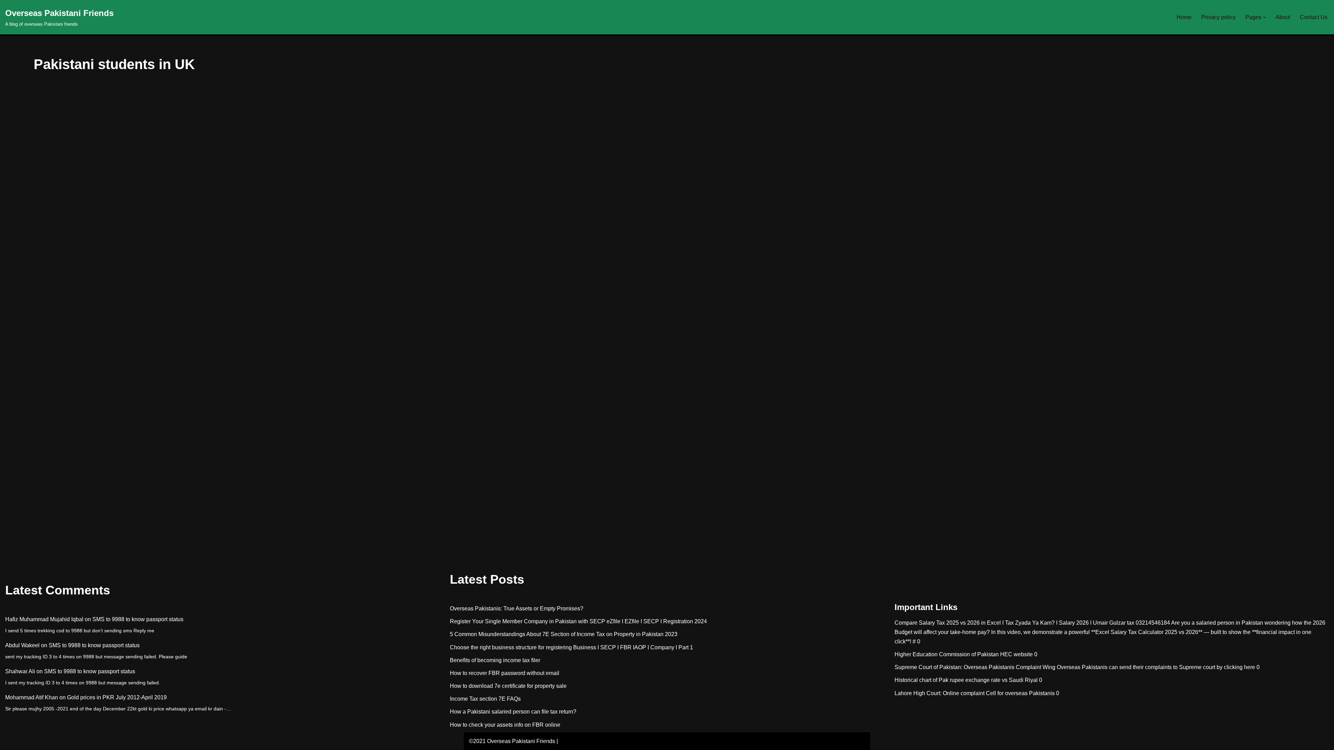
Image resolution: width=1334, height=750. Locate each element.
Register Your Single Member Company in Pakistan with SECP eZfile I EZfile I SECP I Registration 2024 (578, 621)
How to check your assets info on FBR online (505, 725)
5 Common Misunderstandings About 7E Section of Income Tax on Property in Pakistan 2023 (563, 634)
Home (1184, 17)
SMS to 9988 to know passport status (137, 619)
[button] (1264, 17)
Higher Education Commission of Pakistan (947, 654)
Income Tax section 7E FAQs (485, 699)
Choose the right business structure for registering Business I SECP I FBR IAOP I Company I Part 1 (571, 647)
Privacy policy (1218, 17)
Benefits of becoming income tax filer (495, 660)
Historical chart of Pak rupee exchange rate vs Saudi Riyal (966, 680)
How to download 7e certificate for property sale (508, 686)
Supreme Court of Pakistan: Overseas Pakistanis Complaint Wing (975, 667)
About (1283, 17)
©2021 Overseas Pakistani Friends (512, 741)
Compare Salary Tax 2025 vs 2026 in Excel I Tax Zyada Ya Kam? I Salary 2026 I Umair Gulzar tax (1014, 623)
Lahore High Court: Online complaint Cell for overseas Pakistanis (975, 693)
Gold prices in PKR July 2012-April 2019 (117, 697)
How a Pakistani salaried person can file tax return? (513, 712)
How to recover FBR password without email (504, 673)
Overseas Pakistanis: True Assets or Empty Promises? (516, 608)
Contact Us (1313, 17)
